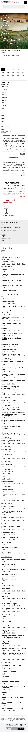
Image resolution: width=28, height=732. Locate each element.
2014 (3, 105)
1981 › (13, 298)
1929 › (3, 669)
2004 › (8, 75)
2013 (3, 100)
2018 (3, 94)
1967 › (8, 78)
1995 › (23, 521)
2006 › (13, 586)
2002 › (18, 75)
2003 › (13, 75)
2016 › (3, 72)
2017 (3, 89)
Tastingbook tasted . (11, 231)
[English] (15, 2)
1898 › (3, 544)
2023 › (3, 69)
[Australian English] (17, 2)
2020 (3, 86)
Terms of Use (13, 725)
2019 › (3, 330)
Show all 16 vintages (6, 486)
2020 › (13, 69)
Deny (8, 728)
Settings (14, 728)
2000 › (8, 292)
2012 (3, 111)
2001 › (13, 351)
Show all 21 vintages (6, 359)
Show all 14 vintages (6, 266)
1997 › (8, 683)
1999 (3, 97)
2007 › (18, 330)
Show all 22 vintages (6, 447)
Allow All (21, 728)
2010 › (23, 435)
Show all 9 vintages (6, 454)
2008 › (13, 534)
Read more (22, 153)
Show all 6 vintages (6, 524)
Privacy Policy (21, 725)
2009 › (13, 377)
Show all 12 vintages (6, 398)
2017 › (23, 69)
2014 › (8, 72)
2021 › (8, 263)
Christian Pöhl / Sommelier (13, 227)
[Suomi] (19, 2)
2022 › (8, 69)
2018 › (18, 69)
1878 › (23, 628)
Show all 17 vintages (6, 469)
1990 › (13, 650)
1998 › (18, 655)
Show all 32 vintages (6, 601)
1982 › (18, 650)
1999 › (23, 75)
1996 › (18, 530)
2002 (3, 92)
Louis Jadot (9, 46)
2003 (3, 102)
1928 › (8, 669)
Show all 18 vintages (6, 557)
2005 (3, 108)
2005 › (3, 75)
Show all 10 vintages (6, 438)
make (2, 240)
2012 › (18, 72)
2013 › (13, 72)
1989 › (3, 78)
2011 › (23, 72)
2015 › (3, 271)
